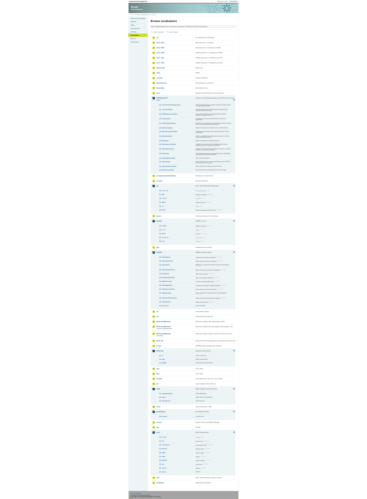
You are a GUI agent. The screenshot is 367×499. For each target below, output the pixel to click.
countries (164, 416)
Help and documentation (138, 18)
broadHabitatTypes (167, 393)
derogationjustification (168, 277)
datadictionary (161, 83)
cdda (158, 73)
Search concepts (173, 32)
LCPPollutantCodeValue (169, 123)
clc (162, 355)
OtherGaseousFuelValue (169, 144)
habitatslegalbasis (167, 285)
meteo (163, 456)
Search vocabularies (158, 32)
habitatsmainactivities (168, 289)
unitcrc (164, 210)
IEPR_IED (159, 341)
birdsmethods (166, 265)
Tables (133, 25)
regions (164, 397)
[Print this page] (224, 1)
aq (157, 37)
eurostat (159, 181)
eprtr (158, 93)
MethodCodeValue (167, 136)
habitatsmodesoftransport (169, 298)
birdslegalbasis (166, 257)
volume (164, 472)
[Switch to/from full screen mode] (227, 1)
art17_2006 (160, 53)
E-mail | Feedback (136, 493)
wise (158, 478)
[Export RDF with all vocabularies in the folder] (234, 100)
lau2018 (159, 379)
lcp (157, 384)
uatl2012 (164, 363)
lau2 (157, 374)
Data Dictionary (145, 14)
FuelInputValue (166, 118)
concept (164, 226)
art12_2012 (160, 42)
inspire (158, 346)
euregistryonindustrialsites (166, 176)
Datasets (133, 21)
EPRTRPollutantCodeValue (169, 114)
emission (164, 448)
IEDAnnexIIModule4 (163, 334)
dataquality (160, 88)
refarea (164, 202)
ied (157, 316)
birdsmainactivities (167, 261)
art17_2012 (160, 58)
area (163, 441)
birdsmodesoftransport (168, 269)
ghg (157, 247)
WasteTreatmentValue (168, 170)
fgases (158, 216)
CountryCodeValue (167, 109)
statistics (164, 460)
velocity (164, 468)
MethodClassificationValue (169, 131)
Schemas (133, 32)
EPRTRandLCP (162, 98)
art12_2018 (160, 48)
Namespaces (135, 42)
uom (158, 432)
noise (158, 407)
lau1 (157, 369)
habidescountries (167, 281)
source (164, 233)
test (157, 427)
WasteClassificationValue (169, 166)
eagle (163, 359)
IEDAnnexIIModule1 (163, 321)
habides (159, 252)
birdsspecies (165, 273)
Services (133, 38)
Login (220, 1)
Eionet (138, 14)
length (163, 452)
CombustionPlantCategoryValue (171, 105)
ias (157, 311)
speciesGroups (166, 401)
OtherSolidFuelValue (168, 149)
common (159, 78)
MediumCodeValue (167, 128)
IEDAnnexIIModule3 (163, 326)
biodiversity (160, 68)
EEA (138, 1)
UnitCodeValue (166, 161)
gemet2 (159, 221)
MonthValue (165, 140)
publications (160, 412)
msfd (158, 389)
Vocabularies (135, 35)
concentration (166, 445)
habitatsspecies (166, 302)
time (163, 464)
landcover (160, 351)
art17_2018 (160, 63)
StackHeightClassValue (168, 158)
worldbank (160, 483)
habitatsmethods (166, 293)
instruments (165, 305)
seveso (159, 422)
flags (163, 194)
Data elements (135, 28)
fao (157, 186)
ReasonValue (165, 153)
